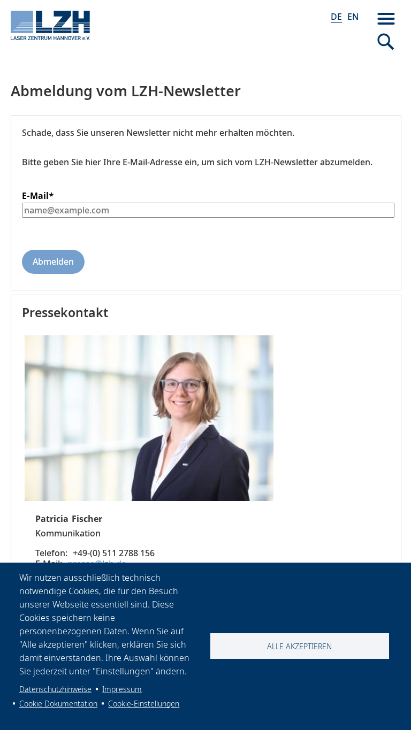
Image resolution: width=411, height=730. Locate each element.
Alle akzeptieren (299, 646)
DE (336, 16)
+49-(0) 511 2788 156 (114, 553)
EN (353, 16)
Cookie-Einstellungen (143, 703)
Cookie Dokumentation (58, 703)
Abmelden (53, 261)
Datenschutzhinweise (55, 689)
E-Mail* (38, 196)
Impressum (122, 689)
